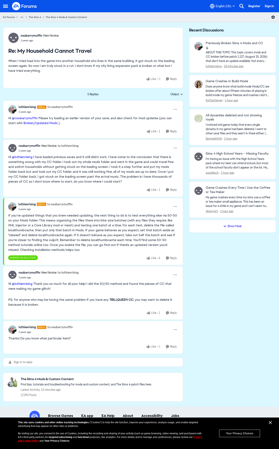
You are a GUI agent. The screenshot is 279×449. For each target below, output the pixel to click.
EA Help (108, 415)
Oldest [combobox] (176, 94)
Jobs (175, 415)
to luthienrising (68, 146)
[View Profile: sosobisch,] (198, 157)
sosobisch (212, 173)
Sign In (269, 6)
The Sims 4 (35, 17)
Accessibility (152, 415)
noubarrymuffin (31, 35)
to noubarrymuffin (60, 107)
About (128, 415)
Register (254, 6)
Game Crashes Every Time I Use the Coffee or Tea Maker (238, 190)
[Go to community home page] (24, 6)
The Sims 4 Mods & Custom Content (66, 17)
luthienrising (27, 107)
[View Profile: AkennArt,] (198, 191)
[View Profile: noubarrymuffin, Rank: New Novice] (13, 38)
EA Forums (9, 17)
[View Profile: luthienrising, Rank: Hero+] (12, 109)
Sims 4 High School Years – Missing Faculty (237, 154)
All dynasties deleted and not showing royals (234, 117)
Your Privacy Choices (239, 433)
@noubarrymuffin (25, 118)
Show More (235, 226)
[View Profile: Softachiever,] (198, 84)
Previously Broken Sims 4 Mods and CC (234, 43)
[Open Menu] (273, 17)
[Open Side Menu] (5, 6)
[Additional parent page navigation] (21, 17)
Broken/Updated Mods (40, 123)
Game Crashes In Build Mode (227, 81)
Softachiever (214, 100)
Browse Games (60, 415)
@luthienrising (22, 157)
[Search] (241, 6)
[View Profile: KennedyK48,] (198, 118)
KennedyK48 (214, 138)
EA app (87, 415)
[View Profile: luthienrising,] (198, 46)
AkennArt (212, 211)
